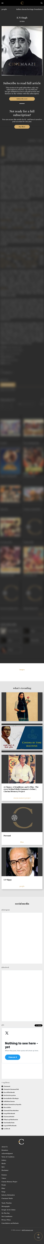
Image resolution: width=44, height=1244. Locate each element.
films (22, 842)
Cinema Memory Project (9, 1182)
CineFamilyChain (9, 1122)
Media (4, 1163)
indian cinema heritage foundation (29, 9)
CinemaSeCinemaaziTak (11, 1089)
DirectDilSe (7, 1107)
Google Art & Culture (8, 1210)
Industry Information (8, 1195)
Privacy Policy (6, 1220)
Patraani (7, 836)
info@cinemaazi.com (27, 1230)
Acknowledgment (7, 1153)
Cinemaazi (7, 1086)
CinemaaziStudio (9, 1116)
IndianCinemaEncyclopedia (12, 1104)
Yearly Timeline (7, 1203)
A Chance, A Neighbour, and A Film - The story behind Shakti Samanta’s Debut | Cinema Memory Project (21, 789)
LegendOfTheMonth (10, 1125)
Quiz (3, 1167)
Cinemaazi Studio (7, 1198)
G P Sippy (8, 880)
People (4, 1185)
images (22, 670)
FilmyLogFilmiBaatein (11, 1119)
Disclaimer (5, 1170)
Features (4, 1175)
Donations (5, 1150)
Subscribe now (22, 99)
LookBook (7, 1128)
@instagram (6, 910)
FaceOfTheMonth (9, 1092)
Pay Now (22, 127)
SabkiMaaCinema (9, 1101)
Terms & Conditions (8, 1157)
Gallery (4, 1160)
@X (3, 1025)
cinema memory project (22, 798)
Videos (4, 1178)
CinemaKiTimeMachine (11, 1110)
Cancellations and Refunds (10, 1223)
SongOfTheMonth (9, 1113)
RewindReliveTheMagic (11, 1098)
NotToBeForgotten (10, 1095)
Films (3, 1188)
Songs (3, 1192)
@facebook (5, 967)
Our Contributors (7, 1216)
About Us (5, 1147)
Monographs (6, 1206)
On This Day (6, 1213)
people (4, 9)
